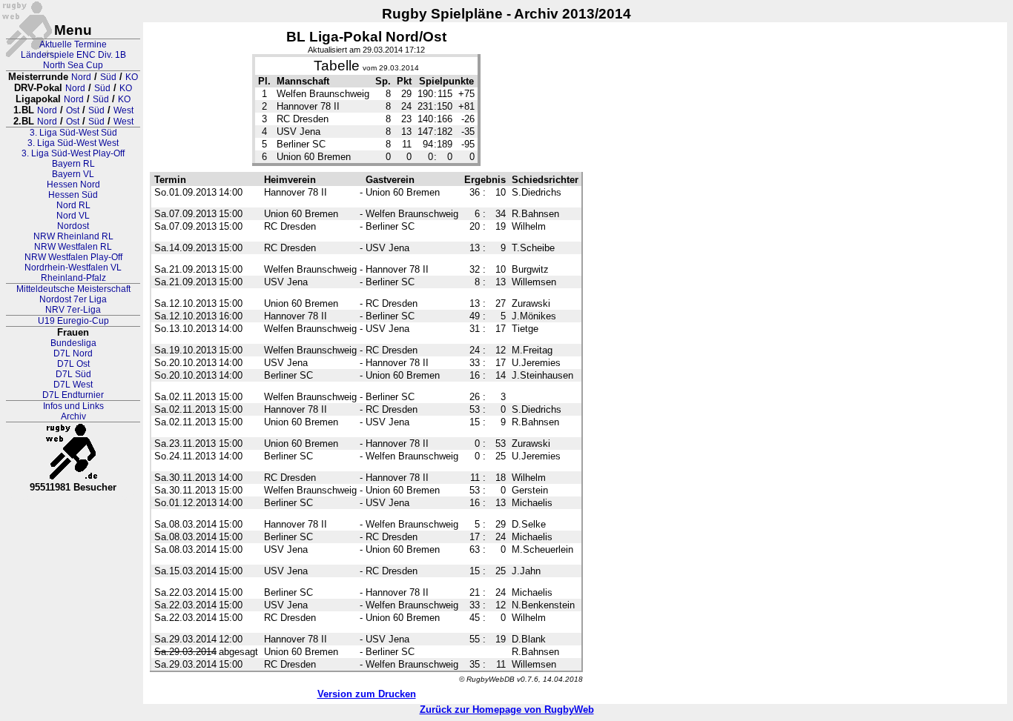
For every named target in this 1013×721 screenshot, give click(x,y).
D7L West (73, 384)
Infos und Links (73, 406)
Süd (108, 77)
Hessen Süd (73, 195)
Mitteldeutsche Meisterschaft (73, 289)
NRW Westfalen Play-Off (73, 257)
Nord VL (73, 215)
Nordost (73, 226)
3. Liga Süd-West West (73, 143)
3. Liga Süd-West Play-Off (73, 153)
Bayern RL (73, 164)
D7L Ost (73, 364)
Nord (81, 77)
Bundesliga (73, 343)
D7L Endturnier (73, 395)
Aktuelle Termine (73, 44)
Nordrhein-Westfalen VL (73, 267)
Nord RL (73, 205)
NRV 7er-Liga (73, 310)
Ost (72, 110)
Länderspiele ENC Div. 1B (73, 55)
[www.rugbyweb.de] (73, 452)
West (123, 110)
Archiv (73, 416)
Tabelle (337, 65)
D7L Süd (73, 374)
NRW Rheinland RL (73, 236)
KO (131, 77)
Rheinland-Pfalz (73, 278)
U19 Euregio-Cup (73, 321)
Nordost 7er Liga (73, 299)
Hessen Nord (73, 184)
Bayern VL (73, 174)
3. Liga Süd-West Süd (73, 132)
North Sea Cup (73, 65)
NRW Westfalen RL (73, 247)
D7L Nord (73, 353)
